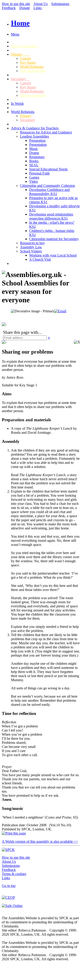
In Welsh (17, 103)
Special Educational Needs (48, 169)
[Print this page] (14, 833)
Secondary (20, 79)
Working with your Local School (53, 255)
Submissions (60, 4)
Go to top (8, 886)
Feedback (9, 8)
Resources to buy (32, 243)
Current (25, 58)
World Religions (32, 67)
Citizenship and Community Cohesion (47, 185)
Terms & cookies (14, 874)
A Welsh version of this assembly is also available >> (40, 841)
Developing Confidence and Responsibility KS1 (49, 192)
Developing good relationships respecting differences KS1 (51, 216)
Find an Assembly (25, 46)
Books (33, 161)
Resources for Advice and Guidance (46, 132)
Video (33, 181)
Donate (24, 8)
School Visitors (31, 251)
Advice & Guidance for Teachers (35, 128)
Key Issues (28, 62)
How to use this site (16, 4)
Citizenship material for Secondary (54, 239)
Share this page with (20, 332)
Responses (36, 157)
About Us (40, 4)
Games (34, 177)
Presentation (38, 144)
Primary (20, 54)
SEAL (33, 165)
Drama (34, 153)
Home (20, 23)
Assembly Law (31, 247)
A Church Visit (40, 259)
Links (37, 8)
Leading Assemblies (34, 136)
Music (33, 149)
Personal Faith (39, 173)
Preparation (37, 140)
